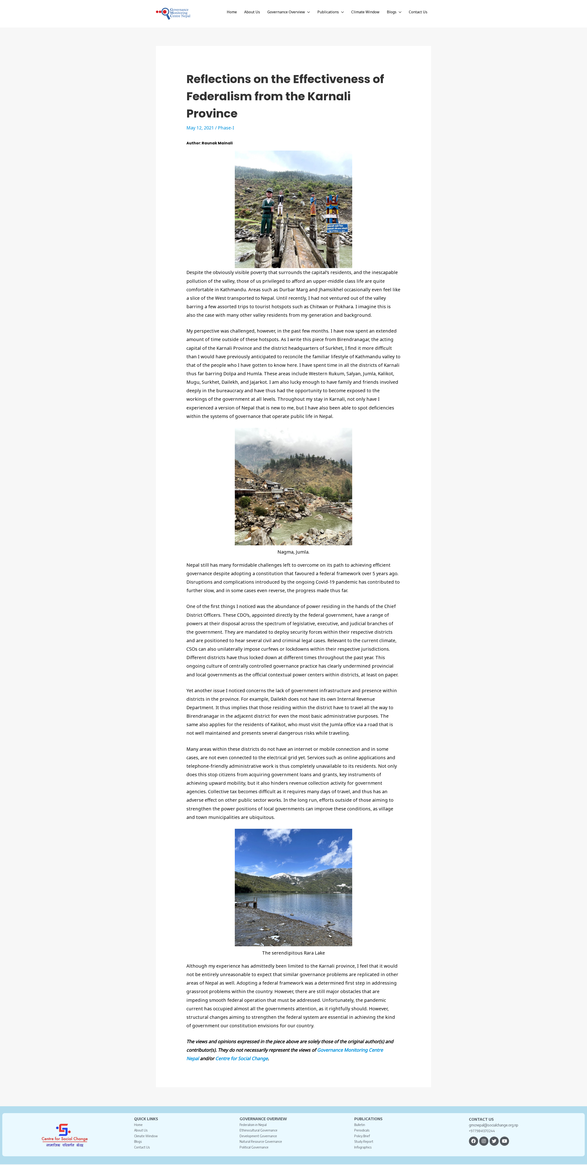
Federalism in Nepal (253, 1125)
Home (138, 1125)
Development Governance (258, 1136)
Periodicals (361, 1130)
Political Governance (254, 1147)
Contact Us (142, 1147)
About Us (140, 1130)
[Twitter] (494, 1141)
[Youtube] (504, 1141)
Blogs (138, 1141)
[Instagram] (483, 1141)
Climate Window (146, 1136)
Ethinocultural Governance (258, 1130)
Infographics (362, 1147)
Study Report (363, 1141)
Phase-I (226, 128)
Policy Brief (362, 1136)
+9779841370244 (482, 1131)
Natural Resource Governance (261, 1141)
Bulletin (359, 1125)
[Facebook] (473, 1141)
